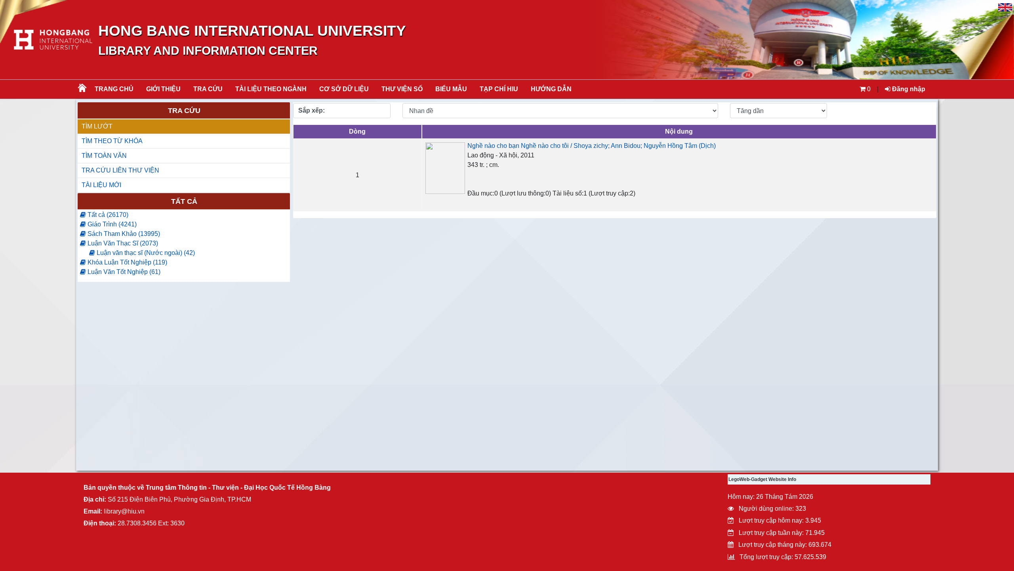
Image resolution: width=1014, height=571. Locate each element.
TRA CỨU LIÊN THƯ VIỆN (120, 170)
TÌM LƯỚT (97, 126)
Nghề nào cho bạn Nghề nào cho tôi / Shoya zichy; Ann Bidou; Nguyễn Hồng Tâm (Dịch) (591, 145)
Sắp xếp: (311, 110)
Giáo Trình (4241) (111, 224)
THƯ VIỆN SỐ (402, 89)
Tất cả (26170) (107, 214)
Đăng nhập (907, 89)
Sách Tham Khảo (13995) (123, 233)
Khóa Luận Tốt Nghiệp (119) (126, 262)
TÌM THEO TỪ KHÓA (112, 141)
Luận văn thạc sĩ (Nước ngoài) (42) (145, 252)
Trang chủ (114, 89)
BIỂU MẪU (451, 89)
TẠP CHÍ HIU (499, 89)
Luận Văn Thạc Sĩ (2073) (122, 243)
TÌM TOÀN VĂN (104, 155)
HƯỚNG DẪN (551, 89)
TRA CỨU (208, 89)
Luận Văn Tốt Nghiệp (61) (123, 271)
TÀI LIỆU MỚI (101, 185)
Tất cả (184, 201)
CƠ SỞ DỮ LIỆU (344, 89)
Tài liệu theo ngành (271, 89)
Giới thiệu (163, 89)
